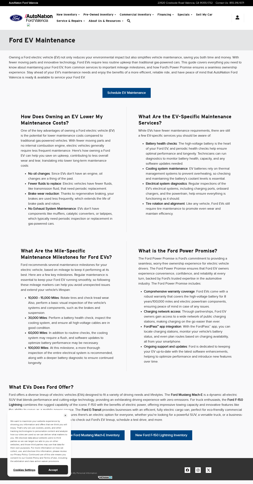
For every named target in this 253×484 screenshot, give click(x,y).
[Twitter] (209, 471)
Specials (183, 14)
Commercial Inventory (135, 14)
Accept (53, 469)
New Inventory (66, 14)
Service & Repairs (69, 20)
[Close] (65, 415)
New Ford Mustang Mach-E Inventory (93, 435)
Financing (164, 14)
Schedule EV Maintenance (126, 93)
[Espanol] (28, 24)
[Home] (16, 18)
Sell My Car (204, 14)
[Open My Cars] (236, 18)
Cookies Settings (24, 469)
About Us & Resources (105, 20)
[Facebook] (188, 471)
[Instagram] (199, 471)
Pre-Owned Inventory (98, 14)
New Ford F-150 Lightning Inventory (161, 435)
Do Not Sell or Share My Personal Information (74, 473)
